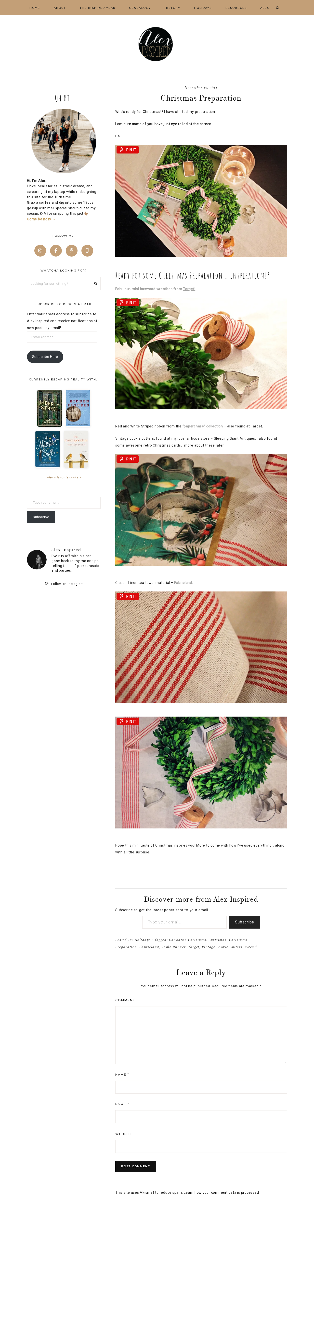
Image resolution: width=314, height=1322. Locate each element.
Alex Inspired (157, 44)
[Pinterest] (72, 251)
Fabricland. (183, 583)
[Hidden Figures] (78, 408)
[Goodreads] (87, 251)
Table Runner (174, 947)
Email (122, 1104)
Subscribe (244, 922)
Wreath (251, 947)
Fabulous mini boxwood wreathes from (155, 289)
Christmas (218, 940)
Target (193, 947)
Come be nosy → (41, 219)
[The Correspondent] (76, 449)
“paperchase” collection (203, 426)
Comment (125, 1000)
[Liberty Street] (49, 408)
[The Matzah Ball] (47, 449)
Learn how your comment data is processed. (222, 1192)
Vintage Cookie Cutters (222, 947)
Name (122, 1074)
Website (124, 1134)
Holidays (143, 940)
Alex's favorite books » (64, 477)
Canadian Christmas (187, 940)
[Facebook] (56, 251)
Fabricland (149, 947)
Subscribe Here (45, 357)
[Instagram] (40, 251)
